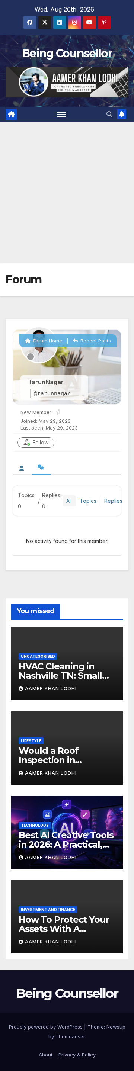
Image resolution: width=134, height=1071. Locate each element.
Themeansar (70, 1036)
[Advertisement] (67, 192)
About (45, 1055)
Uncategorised (38, 656)
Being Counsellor (67, 53)
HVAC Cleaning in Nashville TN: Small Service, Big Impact (60, 675)
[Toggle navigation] (62, 114)
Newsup (115, 1027)
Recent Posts (95, 341)
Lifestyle (31, 741)
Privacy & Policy (77, 1055)
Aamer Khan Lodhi (51, 688)
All (69, 501)
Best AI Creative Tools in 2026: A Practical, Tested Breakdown (66, 844)
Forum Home (47, 341)
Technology (35, 825)
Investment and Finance (48, 909)
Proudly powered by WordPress (46, 1027)
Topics (88, 501)
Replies (113, 501)
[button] (109, 114)
